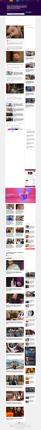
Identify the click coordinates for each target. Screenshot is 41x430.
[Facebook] (26, 27)
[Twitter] (29, 27)
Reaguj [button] (7, 420)
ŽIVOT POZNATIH (11, 99)
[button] (23, 12)
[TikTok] (31, 27)
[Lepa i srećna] (20, 425)
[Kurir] (10, 425)
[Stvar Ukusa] (30, 425)
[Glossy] (18, 425)
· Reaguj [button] (28, 72)
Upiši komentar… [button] (10, 255)
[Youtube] (30, 27)
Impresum (13, 426)
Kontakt (15, 426)
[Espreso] (12, 425)
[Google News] (33, 27)
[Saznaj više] (34, 270)
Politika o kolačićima (23, 426)
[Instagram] (27, 27)
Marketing (11, 426)
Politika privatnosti (29, 426)
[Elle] (14, 425)
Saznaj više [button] (8, 196)
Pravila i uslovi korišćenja (19, 426)
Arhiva (26, 426)
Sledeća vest (20, 123)
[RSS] (34, 27)
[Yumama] (27, 425)
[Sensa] (25, 425)
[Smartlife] (22, 425)
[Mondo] (2, 0)
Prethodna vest (9, 123)
